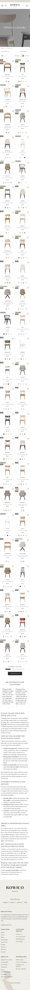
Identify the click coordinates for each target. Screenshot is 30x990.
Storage (3, 944)
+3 (25, 81)
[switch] (22, 56)
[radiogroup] (7, 55)
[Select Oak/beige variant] (6, 561)
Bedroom (3, 949)
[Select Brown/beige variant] (19, 81)
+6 (10, 510)
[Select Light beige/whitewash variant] (23, 132)
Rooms (27, 55)
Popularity (23, 51)
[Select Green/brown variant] (6, 510)
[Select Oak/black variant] (21, 81)
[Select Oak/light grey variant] (23, 258)
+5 (25, 257)
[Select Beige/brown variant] (21, 106)
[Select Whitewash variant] (4, 106)
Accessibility (19, 941)
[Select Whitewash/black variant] (23, 81)
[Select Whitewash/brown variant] (8, 233)
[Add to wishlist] (13, 61)
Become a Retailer (21, 969)
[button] (8, 696)
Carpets (3, 952)
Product (17, 55)
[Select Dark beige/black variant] (6, 309)
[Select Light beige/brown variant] (5, 157)
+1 (10, 106)
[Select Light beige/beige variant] (19, 283)
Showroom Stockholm (7, 977)
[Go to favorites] (26, 5)
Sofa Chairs (4, 942)
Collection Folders (6, 972)
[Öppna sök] (5, 5)
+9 (26, 207)
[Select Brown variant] (6, 106)
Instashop (3, 974)
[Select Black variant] (25, 157)
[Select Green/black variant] (23, 208)
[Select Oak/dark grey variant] (21, 258)
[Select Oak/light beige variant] (7, 208)
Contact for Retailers (21, 962)
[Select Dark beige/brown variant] (6, 81)
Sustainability (4, 962)
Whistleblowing (20, 939)
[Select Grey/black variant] (21, 208)
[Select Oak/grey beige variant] (4, 484)
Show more (14, 673)
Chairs (2, 48)
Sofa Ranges (4, 939)
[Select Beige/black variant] (18, 132)
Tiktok (25, 902)
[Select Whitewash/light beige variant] (10, 208)
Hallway (3, 947)
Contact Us (19, 934)
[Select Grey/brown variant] (4, 510)
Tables (2, 932)
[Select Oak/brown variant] (6, 233)
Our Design (4, 964)
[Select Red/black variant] (10, 283)
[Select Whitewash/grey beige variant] (19, 334)
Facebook (19, 902)
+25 (26, 132)
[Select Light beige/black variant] (8, 309)
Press (2, 969)
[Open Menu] (2, 5)
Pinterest (12, 902)
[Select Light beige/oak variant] (21, 132)
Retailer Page (19, 960)
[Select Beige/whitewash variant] (24, 106)
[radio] (2, 55)
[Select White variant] (8, 106)
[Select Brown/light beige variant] (5, 208)
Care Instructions (20, 936)
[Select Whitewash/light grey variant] (8, 459)
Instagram (5, 902)
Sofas (2, 937)
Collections (4, 967)
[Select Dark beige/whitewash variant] (8, 81)
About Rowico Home (6, 960)
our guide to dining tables (12, 870)
